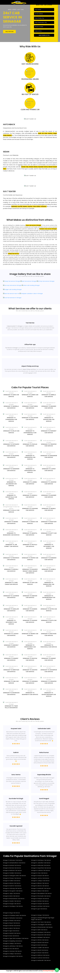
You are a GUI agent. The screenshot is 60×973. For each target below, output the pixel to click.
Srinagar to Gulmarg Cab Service (12, 888)
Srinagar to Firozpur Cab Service (12, 878)
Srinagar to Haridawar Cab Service (40, 932)
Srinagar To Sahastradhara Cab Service (14, 863)
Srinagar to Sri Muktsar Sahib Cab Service (14, 915)
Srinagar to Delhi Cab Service (39, 930)
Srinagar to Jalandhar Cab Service (40, 863)
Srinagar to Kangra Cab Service (12, 903)
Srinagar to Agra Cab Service (11, 931)
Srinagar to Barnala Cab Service (12, 868)
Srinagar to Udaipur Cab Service (12, 943)
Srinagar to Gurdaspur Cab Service (13, 906)
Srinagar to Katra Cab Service (11, 896)
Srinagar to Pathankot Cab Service (12, 918)
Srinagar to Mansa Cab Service (11, 883)
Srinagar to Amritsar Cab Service (40, 906)
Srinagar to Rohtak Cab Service (40, 901)
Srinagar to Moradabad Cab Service (41, 893)
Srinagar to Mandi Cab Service (39, 950)
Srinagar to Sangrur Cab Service (40, 915)
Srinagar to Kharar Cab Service (39, 953)
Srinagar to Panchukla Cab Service (40, 896)
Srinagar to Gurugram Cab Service (12, 891)
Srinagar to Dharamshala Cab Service (41, 927)
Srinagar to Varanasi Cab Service (12, 951)
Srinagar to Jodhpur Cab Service (40, 880)
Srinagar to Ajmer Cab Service (11, 928)
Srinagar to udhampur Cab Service (13, 946)
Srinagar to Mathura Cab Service (40, 955)
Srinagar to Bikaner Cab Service (40, 883)
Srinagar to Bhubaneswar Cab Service (13, 898)
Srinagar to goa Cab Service (39, 909)
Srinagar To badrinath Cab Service (40, 888)
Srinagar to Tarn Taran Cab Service (41, 922)
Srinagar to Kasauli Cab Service (40, 875)
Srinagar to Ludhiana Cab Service (40, 870)
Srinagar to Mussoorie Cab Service (40, 935)
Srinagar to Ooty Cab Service (39, 873)
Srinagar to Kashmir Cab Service (12, 886)
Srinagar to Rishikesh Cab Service (40, 937)
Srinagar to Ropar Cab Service (11, 923)
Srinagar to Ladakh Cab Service (40, 947)
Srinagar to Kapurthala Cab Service (41, 868)
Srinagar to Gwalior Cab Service (12, 901)
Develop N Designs (48, 971)
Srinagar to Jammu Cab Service (40, 878)
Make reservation (44, 35)
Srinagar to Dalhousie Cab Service (40, 865)
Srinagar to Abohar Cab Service (40, 886)
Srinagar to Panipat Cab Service (40, 898)
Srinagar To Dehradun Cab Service (12, 860)
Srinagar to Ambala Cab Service (12, 865)
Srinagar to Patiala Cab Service (11, 920)
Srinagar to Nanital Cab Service (11, 933)
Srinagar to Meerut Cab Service (40, 891)
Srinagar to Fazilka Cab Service (11, 880)
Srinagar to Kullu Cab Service (11, 936)
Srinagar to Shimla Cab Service (39, 940)
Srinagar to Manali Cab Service (39, 942)
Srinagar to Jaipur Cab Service (11, 893)
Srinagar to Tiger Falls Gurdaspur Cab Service (15, 938)
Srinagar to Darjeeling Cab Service (12, 941)
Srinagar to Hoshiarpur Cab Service (41, 860)
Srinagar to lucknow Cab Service (40, 958)
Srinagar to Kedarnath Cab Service (41, 960)
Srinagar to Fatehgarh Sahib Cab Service (14, 875)
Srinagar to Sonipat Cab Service (40, 903)
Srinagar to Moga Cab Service (11, 913)
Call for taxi (9, 31)
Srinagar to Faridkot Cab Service (12, 873)
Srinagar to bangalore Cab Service (12, 956)
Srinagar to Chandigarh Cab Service (41, 924)
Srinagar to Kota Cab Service (39, 945)
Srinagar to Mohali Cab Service (11, 925)
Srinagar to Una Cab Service (11, 948)
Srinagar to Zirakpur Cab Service (12, 953)
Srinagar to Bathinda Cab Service (12, 870)
